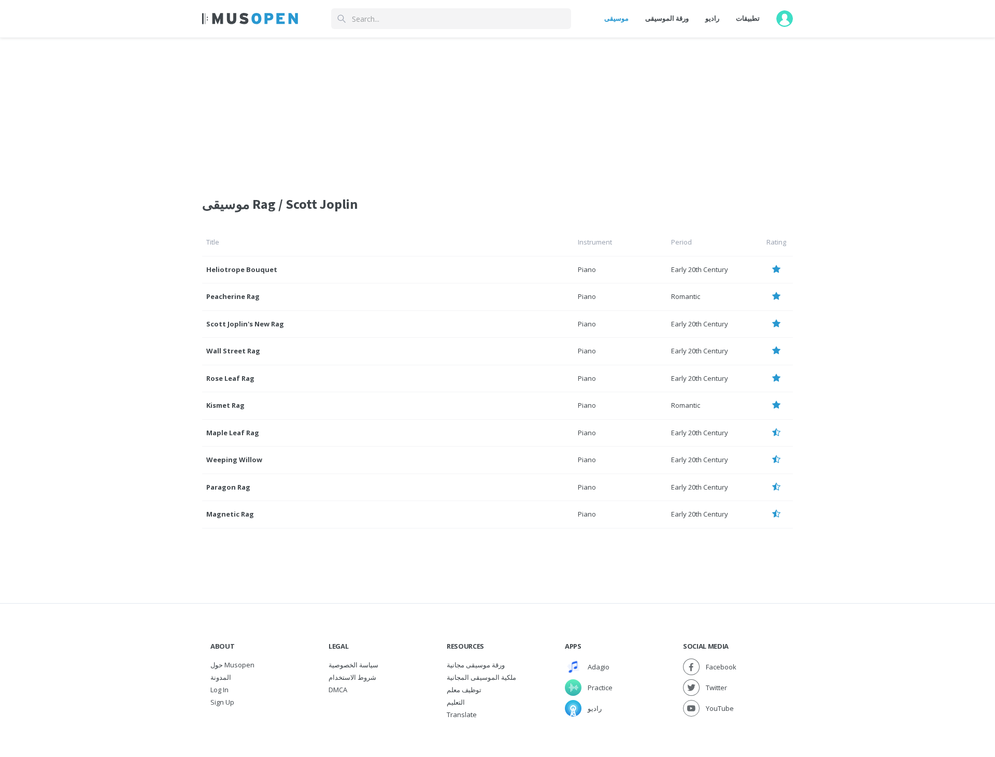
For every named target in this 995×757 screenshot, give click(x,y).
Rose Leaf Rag (230, 378)
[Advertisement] (497, 110)
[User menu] (784, 18)
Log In (219, 689)
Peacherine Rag (233, 296)
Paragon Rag (228, 487)
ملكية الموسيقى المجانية (481, 677)
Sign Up (222, 702)
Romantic (685, 296)
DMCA (338, 689)
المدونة (220, 677)
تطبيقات (748, 18)
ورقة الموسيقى (667, 18)
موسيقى (616, 18)
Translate (462, 714)
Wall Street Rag (233, 350)
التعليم (456, 702)
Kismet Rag (225, 405)
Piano (587, 269)
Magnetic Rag (230, 514)
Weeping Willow (234, 459)
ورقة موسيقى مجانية (476, 664)
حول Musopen (232, 664)
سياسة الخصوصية (353, 664)
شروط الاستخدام (352, 677)
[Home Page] (250, 18)
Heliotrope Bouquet (241, 269)
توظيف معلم (464, 689)
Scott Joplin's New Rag (245, 323)
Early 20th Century (699, 269)
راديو (712, 18)
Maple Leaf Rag (232, 432)
